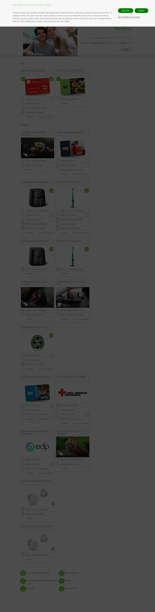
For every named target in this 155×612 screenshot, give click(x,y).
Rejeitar (141, 11)
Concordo (125, 11)
